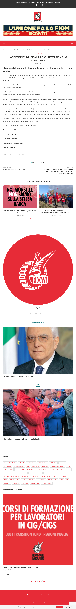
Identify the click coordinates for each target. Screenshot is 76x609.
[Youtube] (39, 5)
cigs (17, 469)
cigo (11, 469)
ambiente (53, 462)
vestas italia (35, 483)
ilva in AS (38, 473)
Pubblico (57, 2)
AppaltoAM (32, 2)
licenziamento (64, 476)
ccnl (68, 466)
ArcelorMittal (14, 50)
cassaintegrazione (57, 466)
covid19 (51, 469)
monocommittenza (28, 479)
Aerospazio (49, 2)
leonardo (34, 476)
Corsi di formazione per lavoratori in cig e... (21, 567)
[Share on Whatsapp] (39, 162)
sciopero (7, 483)
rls (62, 479)
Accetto (60, 607)
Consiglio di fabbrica (28, 469)
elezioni (60, 469)
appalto (62, 462)
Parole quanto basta (45, 602)
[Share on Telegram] (41, 162)
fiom (5, 473)
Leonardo (40, 2)
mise (5, 479)
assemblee (35, 466)
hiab (31, 473)
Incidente (13, 154)
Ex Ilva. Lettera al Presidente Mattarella (19, 377)
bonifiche (45, 466)
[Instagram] (36, 5)
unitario (25, 483)
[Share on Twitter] (37, 163)
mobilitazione (14, 479)
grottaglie (22, 473)
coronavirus (42, 469)
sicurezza (22, 154)
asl (28, 466)
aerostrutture (42, 462)
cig (5, 469)
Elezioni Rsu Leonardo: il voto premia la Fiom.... (23, 439)
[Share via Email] (43, 162)
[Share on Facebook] (35, 162)
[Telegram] (42, 5)
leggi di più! (68, 607)
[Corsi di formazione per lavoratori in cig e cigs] (38, 529)
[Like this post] (33, 162)
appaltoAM (7, 466)
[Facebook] (33, 5)
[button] (5, 202)
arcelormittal (18, 466)
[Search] (72, 43)
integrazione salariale (11, 476)
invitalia (25, 476)
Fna (5, 154)
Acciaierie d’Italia (21, 2)
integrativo (54, 473)
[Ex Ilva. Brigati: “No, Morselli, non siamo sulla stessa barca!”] (20, 196)
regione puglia (52, 479)
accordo (21, 462)
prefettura (41, 479)
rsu (67, 479)
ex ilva (68, 469)
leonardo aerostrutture (49, 476)
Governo (13, 473)
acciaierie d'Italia (9, 462)
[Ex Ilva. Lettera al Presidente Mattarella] (38, 350)
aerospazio (31, 462)
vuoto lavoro (47, 483)
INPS (46, 473)
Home (4, 50)
